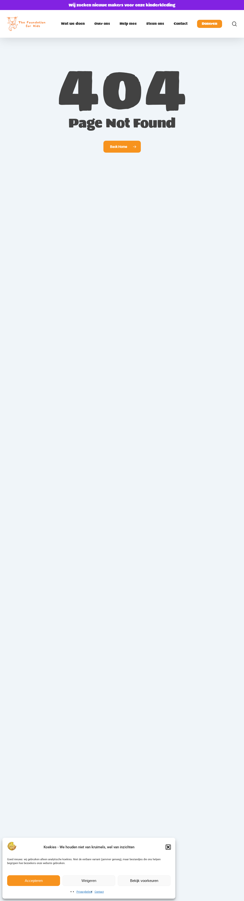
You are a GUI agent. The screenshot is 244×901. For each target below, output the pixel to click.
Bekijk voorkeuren (144, 881)
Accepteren (34, 881)
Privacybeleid (84, 891)
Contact (99, 891)
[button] (168, 847)
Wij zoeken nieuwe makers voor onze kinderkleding (122, 5)
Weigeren (88, 881)
